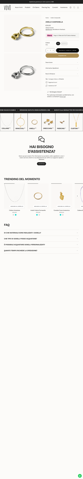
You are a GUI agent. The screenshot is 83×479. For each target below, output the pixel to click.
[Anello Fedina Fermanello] (38, 196)
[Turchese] (15, 215)
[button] (27, 7)
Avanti (77, 196)
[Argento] (13, 215)
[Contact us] (80, 476)
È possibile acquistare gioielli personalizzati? (24, 245)
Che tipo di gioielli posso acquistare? (20, 239)
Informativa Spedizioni (52, 68)
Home (47, 17)
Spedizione (49, 29)
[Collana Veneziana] (14, 196)
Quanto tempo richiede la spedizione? (20, 251)
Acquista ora (62, 55)
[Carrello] (78, 7)
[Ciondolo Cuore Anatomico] (61, 196)
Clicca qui (63, 96)
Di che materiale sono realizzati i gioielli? (22, 233)
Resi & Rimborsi (50, 74)
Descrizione (49, 62)
